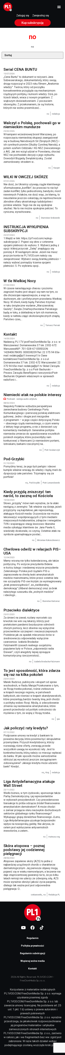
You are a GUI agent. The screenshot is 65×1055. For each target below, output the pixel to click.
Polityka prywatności (32, 945)
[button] (59, 7)
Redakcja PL (54, 895)
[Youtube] (23, 927)
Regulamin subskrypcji (32, 953)
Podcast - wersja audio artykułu (22, 399)
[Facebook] (32, 927)
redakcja (56, 114)
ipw (58, 719)
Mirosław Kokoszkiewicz (48, 540)
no (48, 114)
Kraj (47, 772)
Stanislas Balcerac (51, 601)
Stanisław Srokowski (50, 218)
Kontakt (32, 968)
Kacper (57, 168)
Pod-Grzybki (34, 483)
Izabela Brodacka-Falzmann (47, 661)
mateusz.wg (54, 837)
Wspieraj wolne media (32, 961)
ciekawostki (36, 895)
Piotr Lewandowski (51, 483)
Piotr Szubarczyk (52, 450)
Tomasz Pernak (53, 325)
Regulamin (32, 938)
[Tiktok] (42, 927)
